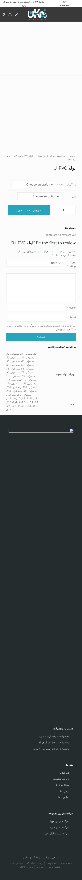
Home (71, 156)
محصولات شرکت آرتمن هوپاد (51, 156)
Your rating (71, 264)
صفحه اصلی (66, 863)
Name (71, 307)
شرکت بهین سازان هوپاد (56, 833)
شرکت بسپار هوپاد (59, 827)
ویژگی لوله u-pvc (66, 184)
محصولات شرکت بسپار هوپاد (54, 742)
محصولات (51, 863)
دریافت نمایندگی (60, 778)
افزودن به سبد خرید (29, 210)
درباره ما (64, 790)
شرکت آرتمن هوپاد (59, 821)
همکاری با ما (62, 784)
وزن (74, 196)
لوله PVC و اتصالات (23, 156)
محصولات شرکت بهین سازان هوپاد (51, 748)
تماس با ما (63, 797)
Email (72, 317)
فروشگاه (64, 772)
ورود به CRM (26, 866)
